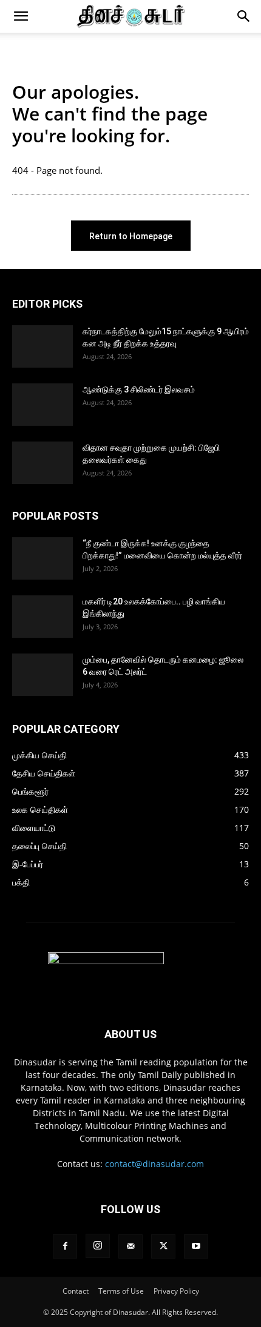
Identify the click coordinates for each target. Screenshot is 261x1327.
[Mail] (130, 1246)
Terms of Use (121, 1291)
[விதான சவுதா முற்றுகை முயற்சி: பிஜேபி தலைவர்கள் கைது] (42, 463)
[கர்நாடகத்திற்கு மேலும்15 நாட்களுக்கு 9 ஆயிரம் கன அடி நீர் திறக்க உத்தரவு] (42, 346)
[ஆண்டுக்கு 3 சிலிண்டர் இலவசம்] (42, 404)
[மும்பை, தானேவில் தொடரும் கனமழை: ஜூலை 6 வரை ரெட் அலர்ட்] (42, 675)
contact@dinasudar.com (154, 1164)
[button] (20, 16)
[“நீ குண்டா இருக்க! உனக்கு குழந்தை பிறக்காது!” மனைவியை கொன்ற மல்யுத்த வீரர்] (42, 558)
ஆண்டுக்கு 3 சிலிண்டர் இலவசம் (139, 389)
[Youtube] (196, 1246)
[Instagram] (98, 1246)
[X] (163, 1246)
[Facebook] (65, 1246)
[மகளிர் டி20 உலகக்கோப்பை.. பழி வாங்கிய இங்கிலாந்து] (42, 616)
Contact (76, 1291)
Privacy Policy (176, 1291)
